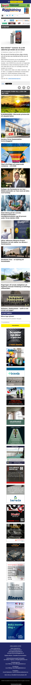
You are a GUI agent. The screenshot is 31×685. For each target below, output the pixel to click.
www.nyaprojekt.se (15, 648)
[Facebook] (23, 87)
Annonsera (20, 1)
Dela (3, 83)
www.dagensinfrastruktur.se (16, 651)
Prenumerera (13, 1)
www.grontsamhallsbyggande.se (15, 653)
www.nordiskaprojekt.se (15, 650)
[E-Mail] (28, 87)
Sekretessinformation (16, 684)
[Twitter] (19, 87)
